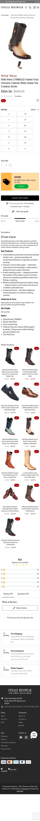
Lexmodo (20, 791)
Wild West (9, 76)
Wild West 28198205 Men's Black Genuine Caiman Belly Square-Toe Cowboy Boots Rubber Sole (10, 373)
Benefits (21, 725)
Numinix (25, 789)
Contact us (22, 719)
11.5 (25, 143)
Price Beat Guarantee (8, 742)
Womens (4, 719)
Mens (3, 716)
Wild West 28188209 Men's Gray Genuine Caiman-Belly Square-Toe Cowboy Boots (10, 441)
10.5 (25, 137)
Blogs (20, 722)
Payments (4, 746)
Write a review (21, 608)
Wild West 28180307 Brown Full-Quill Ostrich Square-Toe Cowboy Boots (30, 509)
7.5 (25, 119)
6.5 (25, 114)
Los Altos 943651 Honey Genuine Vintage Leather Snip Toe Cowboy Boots (30, 475)
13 (25, 148)
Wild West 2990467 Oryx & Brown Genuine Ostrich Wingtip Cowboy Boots (30, 441)
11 (8, 143)
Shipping (4, 736)
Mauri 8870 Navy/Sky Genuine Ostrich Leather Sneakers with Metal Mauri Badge (10, 408)
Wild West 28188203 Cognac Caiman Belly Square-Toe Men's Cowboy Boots (9, 475)
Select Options (20, 198)
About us (22, 716)
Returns (4, 739)
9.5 (25, 131)
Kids (2, 722)
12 (8, 148)
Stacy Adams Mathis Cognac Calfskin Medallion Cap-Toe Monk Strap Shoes (30, 408)
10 (8, 137)
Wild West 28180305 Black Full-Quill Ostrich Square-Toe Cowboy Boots (10, 542)
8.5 (25, 125)
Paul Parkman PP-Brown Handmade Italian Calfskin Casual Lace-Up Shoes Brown (10, 509)
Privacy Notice (6, 749)
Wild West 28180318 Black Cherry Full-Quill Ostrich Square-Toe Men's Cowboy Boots (30, 373)
